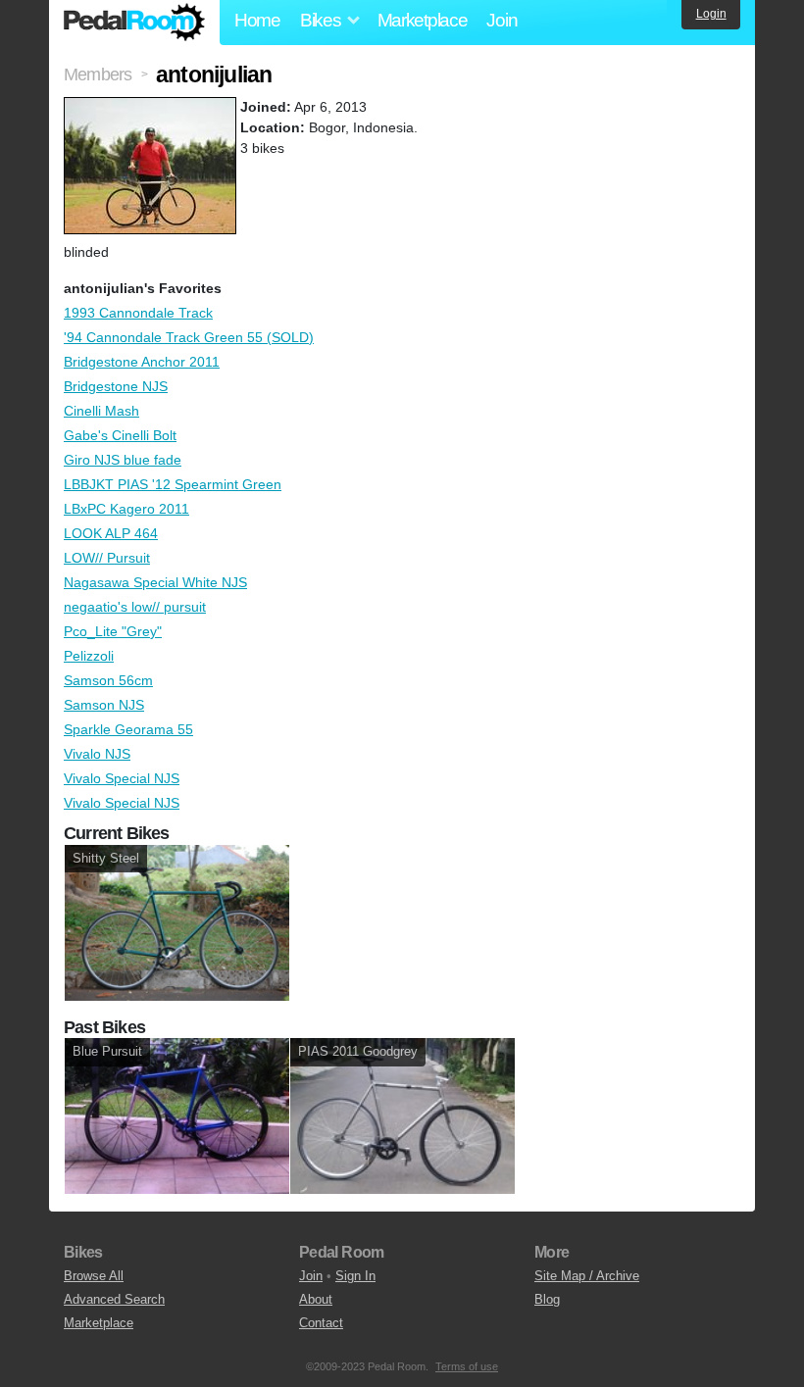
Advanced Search (114, 1299)
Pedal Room (134, 22)
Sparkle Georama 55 (128, 729)
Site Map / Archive (586, 1275)
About (315, 1299)
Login (711, 14)
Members (97, 74)
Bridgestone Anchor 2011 (142, 362)
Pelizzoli (89, 656)
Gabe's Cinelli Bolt (120, 435)
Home (257, 20)
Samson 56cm (108, 680)
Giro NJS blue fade (122, 460)
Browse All (94, 1275)
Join (501, 20)
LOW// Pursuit (107, 558)
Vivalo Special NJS (121, 778)
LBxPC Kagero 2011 (126, 509)
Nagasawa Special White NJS (155, 582)
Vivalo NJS (97, 754)
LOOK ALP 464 (111, 533)
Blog (547, 1299)
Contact (321, 1322)
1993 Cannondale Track (138, 313)
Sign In (355, 1275)
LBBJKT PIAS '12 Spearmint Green (172, 484)
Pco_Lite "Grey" (113, 631)
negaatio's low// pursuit (135, 607)
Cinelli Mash (101, 411)
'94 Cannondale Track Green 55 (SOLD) (189, 337)
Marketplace (422, 20)
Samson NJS (104, 705)
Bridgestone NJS (116, 386)
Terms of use (466, 1366)
